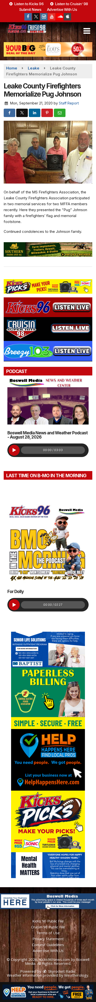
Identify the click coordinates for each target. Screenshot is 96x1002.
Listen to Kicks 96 (29, 3)
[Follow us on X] (36, 16)
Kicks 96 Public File (48, 920)
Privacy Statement (48, 938)
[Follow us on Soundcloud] (59, 16)
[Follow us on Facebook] (28, 16)
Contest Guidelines (48, 944)
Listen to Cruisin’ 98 (71, 3)
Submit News (30, 9)
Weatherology (76, 975)
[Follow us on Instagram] (44, 16)
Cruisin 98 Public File (48, 926)
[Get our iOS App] (67, 16)
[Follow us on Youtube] (51, 16)
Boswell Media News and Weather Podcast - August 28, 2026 (47, 435)
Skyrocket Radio (61, 971)
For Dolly (15, 591)
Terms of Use (48, 932)
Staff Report (69, 103)
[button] (86, 31)
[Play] (14, 450)
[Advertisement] (48, 49)
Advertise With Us (62, 9)
